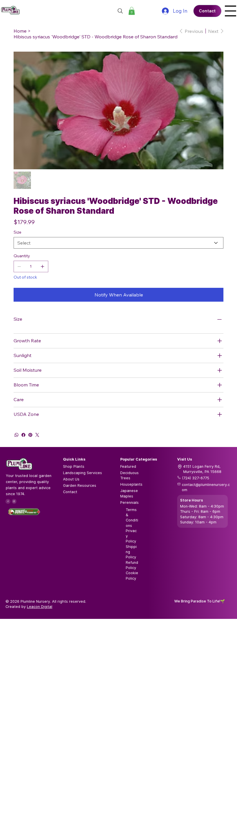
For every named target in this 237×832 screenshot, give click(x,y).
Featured (128, 466)
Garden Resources (79, 485)
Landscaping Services (82, 473)
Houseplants (131, 484)
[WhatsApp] (16, 435)
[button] (131, 11)
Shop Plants (73, 466)
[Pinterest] (30, 435)
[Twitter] (37, 435)
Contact (70, 492)
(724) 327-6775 (195, 478)
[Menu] (230, 11)
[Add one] (42, 266)
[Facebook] (23, 435)
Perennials (129, 502)
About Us (71, 479)
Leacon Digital (39, 606)
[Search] (120, 11)
